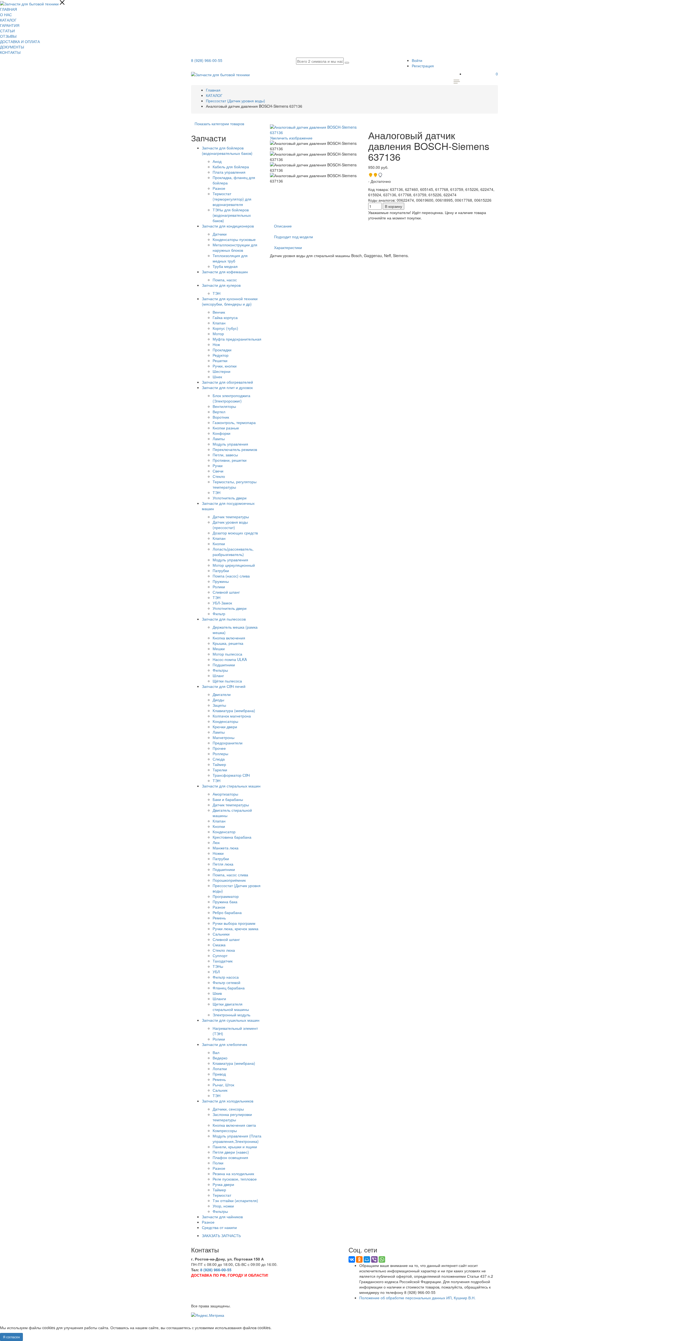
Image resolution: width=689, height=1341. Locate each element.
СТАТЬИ (7, 30)
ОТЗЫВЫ (8, 36)
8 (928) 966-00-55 (206, 60)
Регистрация (423, 65)
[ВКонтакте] (352, 1259)
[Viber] (374, 1259)
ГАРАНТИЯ (9, 25)
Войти (417, 60)
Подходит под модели (293, 236)
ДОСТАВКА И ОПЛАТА (20, 41)
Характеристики (288, 247)
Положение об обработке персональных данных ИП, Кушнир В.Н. (417, 1297)
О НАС (6, 14)
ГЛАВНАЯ (8, 9)
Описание (283, 226)
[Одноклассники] (359, 1259)
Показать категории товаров (219, 123)
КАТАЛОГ (8, 20)
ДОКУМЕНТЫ (12, 47)
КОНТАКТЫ (10, 52)
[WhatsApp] (382, 1259)
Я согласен (11, 1337)
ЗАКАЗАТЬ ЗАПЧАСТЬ (221, 1235)
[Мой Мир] (367, 1259)
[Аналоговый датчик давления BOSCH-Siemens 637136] (315, 146)
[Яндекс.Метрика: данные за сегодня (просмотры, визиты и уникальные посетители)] (207, 1315)
